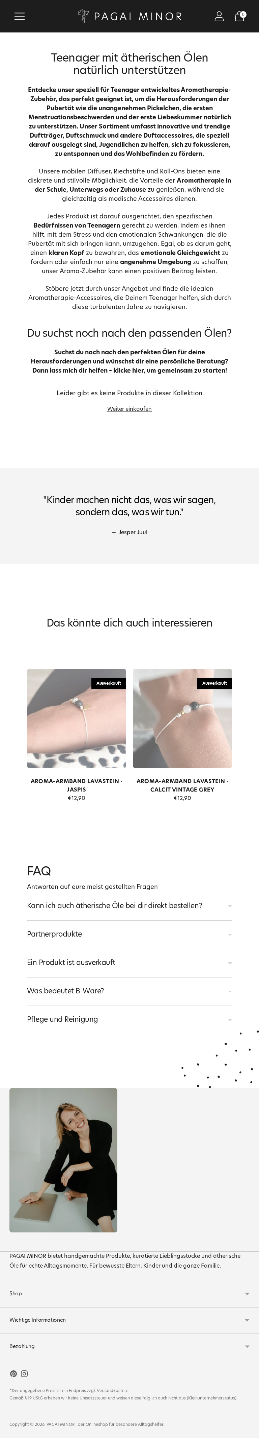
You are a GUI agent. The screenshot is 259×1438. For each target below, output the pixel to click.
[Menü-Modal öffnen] (19, 16)
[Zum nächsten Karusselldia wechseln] (230, 724)
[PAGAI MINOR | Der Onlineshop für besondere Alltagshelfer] (129, 16)
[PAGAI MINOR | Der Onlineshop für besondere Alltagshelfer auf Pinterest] (13, 1375)
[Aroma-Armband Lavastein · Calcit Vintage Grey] (182, 718)
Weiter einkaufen (129, 409)
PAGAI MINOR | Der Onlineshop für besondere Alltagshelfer (105, 1425)
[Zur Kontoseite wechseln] (219, 16)
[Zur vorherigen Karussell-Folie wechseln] (29, 724)
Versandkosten (112, 1391)
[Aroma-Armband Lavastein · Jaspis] (76, 718)
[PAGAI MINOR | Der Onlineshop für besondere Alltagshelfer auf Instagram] (24, 1375)
